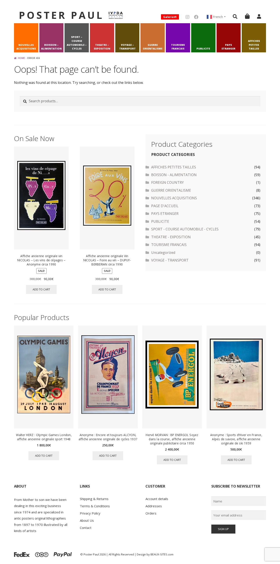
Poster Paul (61, 15)
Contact (85, 527)
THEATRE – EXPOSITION (102, 46)
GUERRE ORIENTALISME (152, 46)
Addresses (153, 506)
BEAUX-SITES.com (161, 554)
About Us (87, 520)
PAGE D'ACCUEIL (164, 205)
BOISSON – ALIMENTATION (51, 46)
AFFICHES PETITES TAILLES (254, 44)
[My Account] (259, 16)
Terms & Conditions (95, 506)
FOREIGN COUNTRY (167, 182)
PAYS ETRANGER (228, 46)
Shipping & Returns (94, 499)
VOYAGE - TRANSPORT (170, 260)
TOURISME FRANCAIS (178, 46)
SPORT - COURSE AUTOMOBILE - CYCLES (185, 229)
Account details (156, 499)
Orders (150, 513)
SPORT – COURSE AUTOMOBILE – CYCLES (77, 42)
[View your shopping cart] (247, 16)
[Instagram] (187, 17)
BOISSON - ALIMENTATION (174, 174)
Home (21, 58)
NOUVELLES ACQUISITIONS (26, 46)
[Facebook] (196, 17)
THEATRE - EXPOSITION (171, 237)
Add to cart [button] (41, 289)
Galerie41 (170, 17)
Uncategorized (163, 252)
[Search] (235, 16)
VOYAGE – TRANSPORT (127, 46)
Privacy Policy (90, 513)
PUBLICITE (203, 48)
